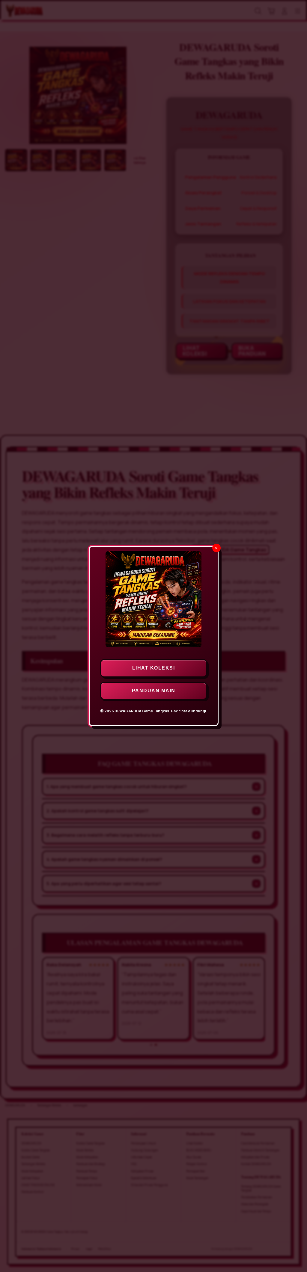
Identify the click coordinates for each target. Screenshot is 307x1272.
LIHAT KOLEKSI (153, 667)
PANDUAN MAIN (153, 690)
